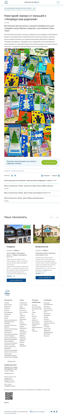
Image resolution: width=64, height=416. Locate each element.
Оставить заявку (9, 371)
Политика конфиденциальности (10, 413)
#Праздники (7, 170)
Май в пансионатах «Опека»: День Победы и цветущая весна (24, 198)
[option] (17, 254)
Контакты (34, 316)
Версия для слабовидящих (38, 411)
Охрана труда (47, 328)
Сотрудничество (48, 321)
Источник (6, 310)
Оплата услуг (11, 361)
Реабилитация (23, 303)
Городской (7, 308)
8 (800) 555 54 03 (10, 365)
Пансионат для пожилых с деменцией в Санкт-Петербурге (11, 321)
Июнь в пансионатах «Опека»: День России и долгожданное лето (25, 193)
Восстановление (24, 312)
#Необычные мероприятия (17, 170)
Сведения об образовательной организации (48, 332)
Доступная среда (36, 307)
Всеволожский (42, 246)
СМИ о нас (34, 331)
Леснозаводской (8, 312)
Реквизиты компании (49, 323)
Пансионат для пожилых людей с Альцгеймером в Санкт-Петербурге (10, 339)
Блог (33, 314)
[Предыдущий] (51, 217)
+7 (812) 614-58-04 (49, 162)
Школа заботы (35, 322)
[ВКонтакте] (12, 175)
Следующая (54, 175)
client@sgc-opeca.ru (9, 381)
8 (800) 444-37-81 (9, 380)
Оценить (6, 402)
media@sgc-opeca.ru (9, 386)
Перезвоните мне (10, 369)
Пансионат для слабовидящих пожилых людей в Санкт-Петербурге (11, 355)
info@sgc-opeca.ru (9, 373)
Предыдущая (47, 175)
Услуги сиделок (23, 304)
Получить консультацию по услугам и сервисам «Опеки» (21, 162)
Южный (6, 318)
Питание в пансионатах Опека (23, 319)
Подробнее (9, 276)
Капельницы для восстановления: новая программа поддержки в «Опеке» (28, 180)
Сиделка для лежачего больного (23, 340)
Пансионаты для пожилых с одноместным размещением (10, 330)
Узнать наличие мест (16, 280)
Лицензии (34, 305)
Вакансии (46, 325)
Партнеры (46, 319)
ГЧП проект (47, 326)
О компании (47, 300)
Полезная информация (36, 301)
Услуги (22, 300)
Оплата (34, 312)
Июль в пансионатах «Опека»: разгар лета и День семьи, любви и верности (28, 186)
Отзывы (34, 318)
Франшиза (46, 336)
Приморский (7, 314)
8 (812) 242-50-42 (29, 2)
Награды (46, 317)
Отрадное (11, 246)
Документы (35, 320)
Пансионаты (8, 300)
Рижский (6, 316)
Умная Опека (23, 310)
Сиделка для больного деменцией (23, 335)
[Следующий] (57, 217)
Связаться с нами (10, 367)
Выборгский (7, 306)
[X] (15, 175)
